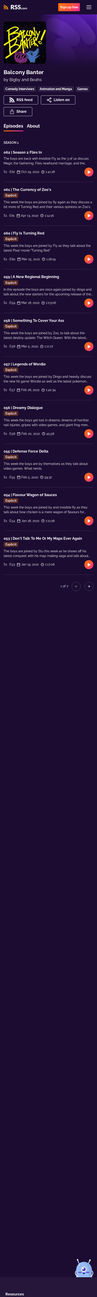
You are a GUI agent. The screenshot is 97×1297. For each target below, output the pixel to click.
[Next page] (88, 586)
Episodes (13, 126)
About (33, 126)
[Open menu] (88, 7)
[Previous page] (76, 586)
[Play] (88, 172)
